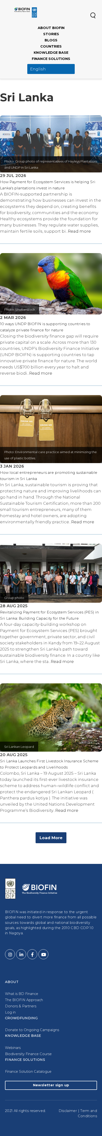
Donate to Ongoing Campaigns (32, 1030)
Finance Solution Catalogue (28, 1071)
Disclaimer (68, 1111)
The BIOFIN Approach (24, 1000)
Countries (51, 46)
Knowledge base (51, 52)
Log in (10, 1012)
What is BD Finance (21, 994)
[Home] (25, 12)
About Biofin (51, 28)
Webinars (13, 1048)
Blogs (51, 40)
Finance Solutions (51, 59)
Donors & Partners (20, 1006)
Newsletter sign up (51, 1085)
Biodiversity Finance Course (28, 1054)
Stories (51, 34)
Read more (79, 231)
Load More (51, 837)
